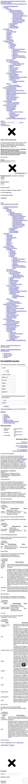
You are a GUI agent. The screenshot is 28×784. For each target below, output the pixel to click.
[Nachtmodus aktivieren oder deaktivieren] (2, 201)
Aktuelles (12, 212)
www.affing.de (23, 449)
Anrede (4, 367)
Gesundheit (13, 332)
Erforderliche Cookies (14, 473)
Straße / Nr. (5, 377)
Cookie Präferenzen (22, 458)
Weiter (2, 159)
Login (2, 202)
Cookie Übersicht (5, 473)
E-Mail (4, 386)
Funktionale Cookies (5, 475)
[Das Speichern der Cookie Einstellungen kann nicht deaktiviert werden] (1, 523)
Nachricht (4, 391)
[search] (12, 122)
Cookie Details (4, 506)
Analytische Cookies (15, 475)
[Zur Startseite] (14, 4)
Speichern (12, 745)
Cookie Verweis (4, 476)
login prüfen (3, 198)
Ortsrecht (15, 257)
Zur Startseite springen (7, 1)
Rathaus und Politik (12, 248)
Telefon (4, 383)
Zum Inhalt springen (18, 1)
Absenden (6, 406)
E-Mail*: (3, 774)
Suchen (3, 122)
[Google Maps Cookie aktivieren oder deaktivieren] (1, 559)
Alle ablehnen (12, 470)
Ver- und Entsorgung (15, 272)
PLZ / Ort (4, 380)
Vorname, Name (6, 374)
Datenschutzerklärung (7, 409)
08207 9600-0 (23, 446)
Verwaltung (13, 251)
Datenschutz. (20, 742)
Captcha (4, 403)
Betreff (3, 389)
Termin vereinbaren (5, 125)
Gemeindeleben (11, 320)
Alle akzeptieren (4, 470)
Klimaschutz (16, 295)
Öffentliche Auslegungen (19, 216)
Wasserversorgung (17, 275)
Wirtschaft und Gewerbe (13, 325)
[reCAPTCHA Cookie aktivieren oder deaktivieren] (1, 712)
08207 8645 (24, 447)
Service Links (7, 356)
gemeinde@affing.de (21, 451)
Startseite (9, 209)
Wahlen (12, 300)
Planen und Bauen (14, 287)
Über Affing (9, 235)
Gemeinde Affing (8, 354)
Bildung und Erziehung (13, 305)
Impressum (8, 742)
